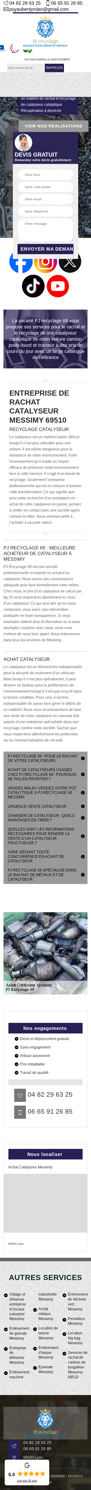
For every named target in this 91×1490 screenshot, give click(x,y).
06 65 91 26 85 (66, 3)
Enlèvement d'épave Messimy (48, 1353)
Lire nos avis (27, 1480)
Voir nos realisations (53, 126)
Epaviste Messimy (45, 1369)
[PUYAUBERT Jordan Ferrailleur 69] (45, 31)
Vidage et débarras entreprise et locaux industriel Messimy (17, 1306)
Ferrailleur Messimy (76, 1321)
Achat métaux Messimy (45, 1314)
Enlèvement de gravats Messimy (19, 1333)
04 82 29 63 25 (25, 3)
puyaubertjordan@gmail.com (39, 9)
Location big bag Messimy (75, 1338)
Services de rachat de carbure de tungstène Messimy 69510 (78, 1365)
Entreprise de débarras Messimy (17, 1355)
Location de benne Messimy (48, 1333)
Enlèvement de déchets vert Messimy (78, 1301)
